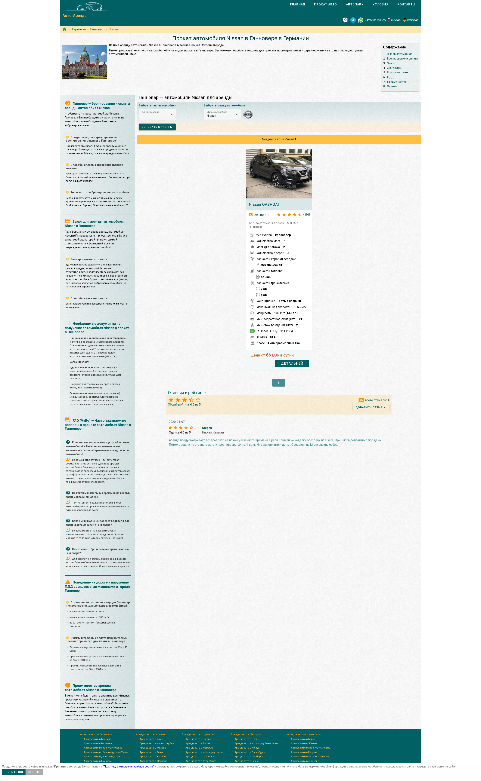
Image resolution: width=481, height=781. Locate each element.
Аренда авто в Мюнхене (98, 743)
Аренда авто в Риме (151, 739)
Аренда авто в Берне (303, 739)
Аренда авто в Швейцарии (304, 734)
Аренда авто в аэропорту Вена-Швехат (257, 743)
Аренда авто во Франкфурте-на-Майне (106, 752)
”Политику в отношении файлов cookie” (128, 766)
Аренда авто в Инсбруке (248, 756)
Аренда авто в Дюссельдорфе (102, 756)
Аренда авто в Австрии (246, 734)
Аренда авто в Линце (246, 747)
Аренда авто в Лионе (197, 743)
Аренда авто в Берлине (97, 739)
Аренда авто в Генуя (151, 752)
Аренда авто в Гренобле (199, 756)
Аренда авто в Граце (246, 761)
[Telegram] (353, 19)
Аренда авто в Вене (245, 739)
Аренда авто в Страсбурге (200, 761)
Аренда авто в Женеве (304, 743)
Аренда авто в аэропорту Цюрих (310, 756)
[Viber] (345, 19)
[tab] (298, 4)
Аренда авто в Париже (198, 739)
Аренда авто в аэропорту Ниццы (204, 752)
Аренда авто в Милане (153, 747)
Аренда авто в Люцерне (305, 761)
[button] (157, 114)
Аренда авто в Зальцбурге (249, 752)
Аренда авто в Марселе (199, 747)
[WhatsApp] (360, 19)
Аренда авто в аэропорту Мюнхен (103, 747)
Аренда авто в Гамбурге (98, 761)
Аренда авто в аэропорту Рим (157, 743)
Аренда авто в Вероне (153, 756)
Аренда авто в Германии (96, 734)
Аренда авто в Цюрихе (304, 752)
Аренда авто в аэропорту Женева (310, 747)
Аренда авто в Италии (150, 734)
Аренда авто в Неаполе (153, 761)
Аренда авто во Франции (198, 734)
